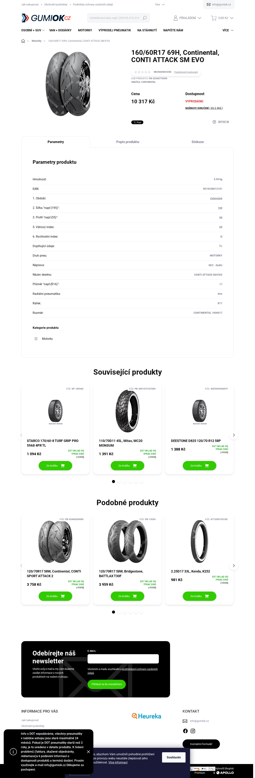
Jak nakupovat (30, 4)
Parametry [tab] (56, 142)
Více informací (118, 762)
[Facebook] (185, 730)
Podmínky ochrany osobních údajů (93, 4)
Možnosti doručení (204, 107)
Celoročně (216, 198)
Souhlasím (174, 757)
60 (220, 217)
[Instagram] (193, 730)
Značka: (143, 82)
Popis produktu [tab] (127, 142)
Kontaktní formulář (201, 744)
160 (220, 207)
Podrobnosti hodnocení (186, 72)
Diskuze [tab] (198, 142)
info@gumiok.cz (199, 720)
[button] (113, 481)
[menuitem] (33, 30)
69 (220, 226)
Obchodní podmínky (55, 4)
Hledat (145, 17)
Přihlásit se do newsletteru (106, 684)
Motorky (47, 339)
